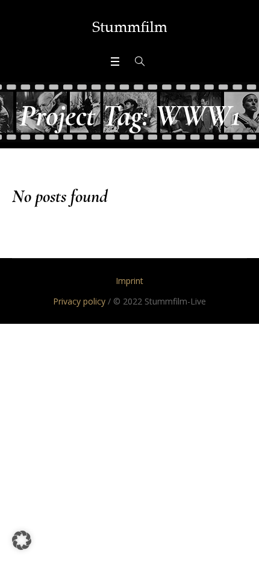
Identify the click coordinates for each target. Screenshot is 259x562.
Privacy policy (79, 301)
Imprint (129, 280)
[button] (21, 540)
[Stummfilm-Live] (130, 26)
